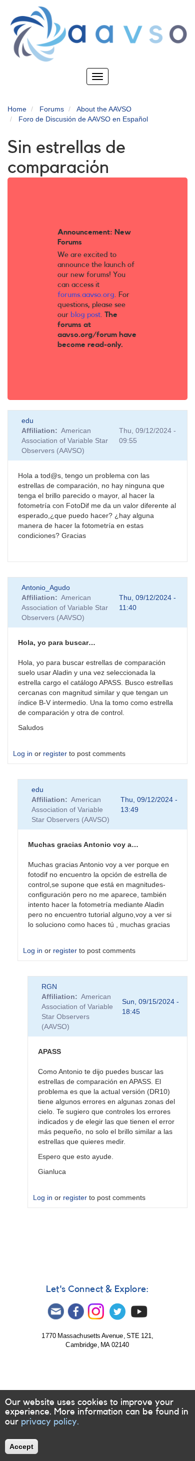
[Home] (97, 34)
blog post (85, 314)
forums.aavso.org (86, 294)
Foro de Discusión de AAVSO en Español (83, 119)
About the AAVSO (104, 109)
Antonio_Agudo (46, 588)
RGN (49, 986)
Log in (22, 754)
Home (17, 109)
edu (28, 420)
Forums (52, 109)
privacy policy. (50, 1421)
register (55, 754)
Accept (22, 1446)
